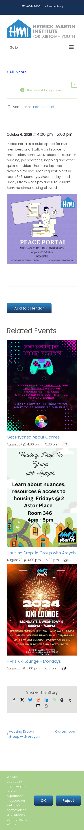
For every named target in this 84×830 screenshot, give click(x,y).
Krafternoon (65, 731)
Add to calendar (29, 308)
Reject (68, 800)
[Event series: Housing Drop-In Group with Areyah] (65, 560)
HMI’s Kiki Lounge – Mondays (34, 661)
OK (43, 800)
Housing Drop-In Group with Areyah (41, 553)
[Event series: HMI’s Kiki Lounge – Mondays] (64, 668)
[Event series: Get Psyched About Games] (65, 444)
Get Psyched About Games (33, 437)
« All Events (16, 72)
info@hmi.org (54, 6)
